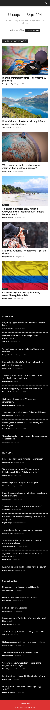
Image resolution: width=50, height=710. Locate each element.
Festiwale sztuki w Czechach (14, 608)
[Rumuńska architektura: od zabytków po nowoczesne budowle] (25, 103)
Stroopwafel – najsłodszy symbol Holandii (20, 587)
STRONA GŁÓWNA (33, 30)
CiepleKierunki (7, 381)
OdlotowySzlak (7, 298)
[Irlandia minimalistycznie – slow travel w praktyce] (25, 60)
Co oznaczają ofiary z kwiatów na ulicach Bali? (22, 389)
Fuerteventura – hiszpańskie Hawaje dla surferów (23, 676)
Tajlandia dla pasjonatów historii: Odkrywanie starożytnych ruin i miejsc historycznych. (23, 212)
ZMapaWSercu (7, 486)
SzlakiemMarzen (7, 415)
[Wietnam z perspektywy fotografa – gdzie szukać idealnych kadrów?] (25, 147)
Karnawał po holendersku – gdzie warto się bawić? (24, 567)
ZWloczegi (5, 342)
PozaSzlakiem (6, 499)
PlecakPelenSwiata (8, 392)
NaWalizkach (6, 600)
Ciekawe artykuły (25, 703)
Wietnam (5, 161)
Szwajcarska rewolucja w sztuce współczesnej (22, 506)
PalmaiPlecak (6, 679)
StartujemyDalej (7, 84)
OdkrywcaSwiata (7, 590)
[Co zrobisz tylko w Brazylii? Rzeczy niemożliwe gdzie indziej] (25, 275)
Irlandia (5, 74)
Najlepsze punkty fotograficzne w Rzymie (20, 483)
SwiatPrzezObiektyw (8, 546)
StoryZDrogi (6, 442)
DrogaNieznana (7, 611)
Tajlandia (5, 205)
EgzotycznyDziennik (8, 405)
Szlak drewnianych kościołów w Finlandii (20, 652)
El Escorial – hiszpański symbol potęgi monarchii (23, 459)
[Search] (46, 3)
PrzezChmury (6, 559)
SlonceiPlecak (6, 127)
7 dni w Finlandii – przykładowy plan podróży (22, 530)
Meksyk (5, 247)
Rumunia (5, 117)
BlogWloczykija (7, 523)
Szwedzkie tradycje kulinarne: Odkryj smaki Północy (25, 412)
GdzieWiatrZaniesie (8, 429)
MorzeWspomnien (8, 570)
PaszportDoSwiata (8, 257)
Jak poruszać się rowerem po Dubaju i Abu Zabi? (23, 632)
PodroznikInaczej (7, 218)
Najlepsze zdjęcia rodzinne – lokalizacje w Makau (23, 642)
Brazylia (5, 288)
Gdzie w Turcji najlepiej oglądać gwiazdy (19, 597)
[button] (4, 3)
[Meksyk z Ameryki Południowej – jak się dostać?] (25, 235)
